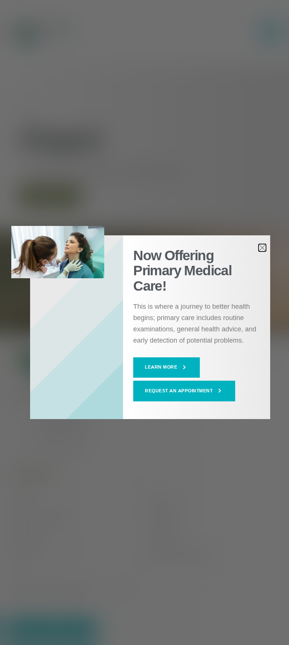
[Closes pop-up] (262, 247)
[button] (166, 367)
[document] (144, 322)
